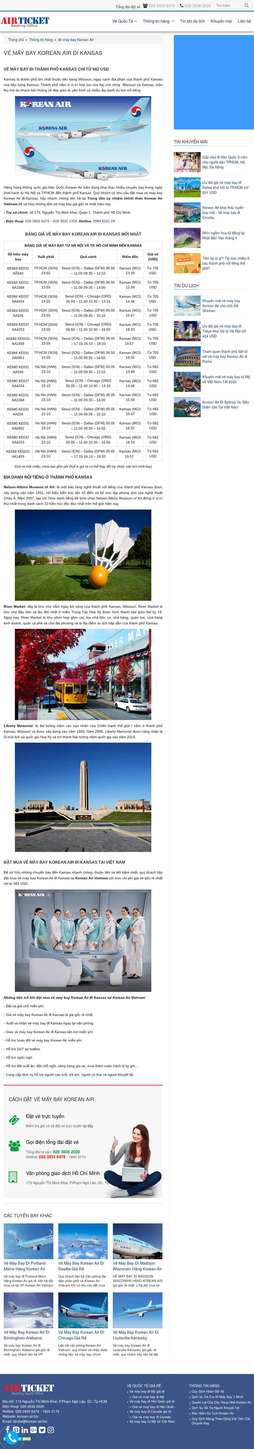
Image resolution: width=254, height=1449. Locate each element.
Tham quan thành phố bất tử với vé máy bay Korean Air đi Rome (225, 356)
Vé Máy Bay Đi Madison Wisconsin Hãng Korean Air (137, 1265)
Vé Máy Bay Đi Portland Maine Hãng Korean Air (25, 1265)
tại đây (88, 1125)
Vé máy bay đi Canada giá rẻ (150, 1411)
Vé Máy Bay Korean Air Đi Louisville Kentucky (136, 1334)
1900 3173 (50, 1411)
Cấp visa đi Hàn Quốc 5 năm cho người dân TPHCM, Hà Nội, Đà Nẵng (225, 162)
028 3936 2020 (32, 1406)
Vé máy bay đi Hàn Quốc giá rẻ (151, 1401)
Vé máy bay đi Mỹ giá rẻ (146, 1391)
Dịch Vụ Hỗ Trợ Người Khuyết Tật (215, 1407)
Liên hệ (244, 21)
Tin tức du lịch (192, 21)
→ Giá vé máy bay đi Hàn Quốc (151, 1406)
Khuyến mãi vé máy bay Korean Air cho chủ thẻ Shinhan (221, 305)
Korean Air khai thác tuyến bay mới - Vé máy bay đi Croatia (223, 212)
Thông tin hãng (156, 21)
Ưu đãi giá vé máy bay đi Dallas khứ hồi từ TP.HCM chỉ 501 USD (225, 187)
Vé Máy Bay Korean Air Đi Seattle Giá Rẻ (81, 1265)
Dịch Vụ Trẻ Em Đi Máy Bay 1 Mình (217, 1396)
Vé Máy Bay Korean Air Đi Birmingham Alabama (27, 1334)
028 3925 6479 (37, 221)
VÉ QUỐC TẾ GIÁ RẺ (144, 1385)
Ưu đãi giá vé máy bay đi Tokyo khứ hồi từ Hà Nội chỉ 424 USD (224, 330)
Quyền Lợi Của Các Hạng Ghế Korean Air (221, 1402)
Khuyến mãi (221, 21)
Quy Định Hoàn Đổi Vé (208, 1391)
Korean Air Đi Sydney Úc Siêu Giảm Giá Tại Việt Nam (225, 404)
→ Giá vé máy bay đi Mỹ (146, 1396)
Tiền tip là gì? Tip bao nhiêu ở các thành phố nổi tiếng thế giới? (225, 263)
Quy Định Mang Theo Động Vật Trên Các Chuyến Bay (221, 1421)
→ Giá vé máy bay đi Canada (149, 1416)
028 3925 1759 (65, 221)
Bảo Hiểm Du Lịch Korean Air (213, 1413)
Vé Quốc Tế (122, 21)
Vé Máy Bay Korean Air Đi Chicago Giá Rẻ (81, 1334)
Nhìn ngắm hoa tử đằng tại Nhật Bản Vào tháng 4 (223, 235)
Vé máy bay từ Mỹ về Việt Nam (152, 1421)
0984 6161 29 (104, 221)
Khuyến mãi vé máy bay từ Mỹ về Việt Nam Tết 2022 (226, 379)
